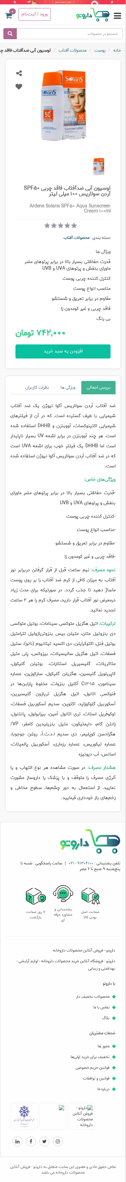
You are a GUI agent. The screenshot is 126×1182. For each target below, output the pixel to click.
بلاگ (106, 1018)
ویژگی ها (67, 387)
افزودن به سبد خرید (63, 351)
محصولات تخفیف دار (93, 996)
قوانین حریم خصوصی (93, 1067)
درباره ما (103, 1089)
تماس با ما (101, 1007)
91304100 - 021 (81, 863)
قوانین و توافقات (96, 1078)
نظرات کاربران (37, 387)
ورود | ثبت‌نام (35, 14)
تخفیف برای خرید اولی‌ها (90, 1057)
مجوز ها (104, 1046)
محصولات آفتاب (76, 238)
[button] (8, 16)
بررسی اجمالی (98, 387)
